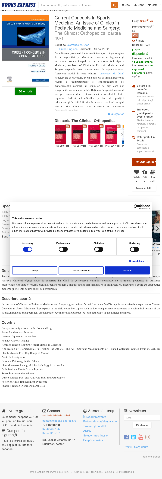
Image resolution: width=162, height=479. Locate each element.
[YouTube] (140, 437)
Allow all (127, 270)
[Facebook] (126, 437)
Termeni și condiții (94, 426)
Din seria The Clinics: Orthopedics (85, 120)
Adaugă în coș (147, 162)
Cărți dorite (141, 447)
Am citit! (152, 179)
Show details (136, 260)
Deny (35, 270)
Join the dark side (151, 456)
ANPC (87, 431)
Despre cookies (93, 440)
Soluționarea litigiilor (96, 435)
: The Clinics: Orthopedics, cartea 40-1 (88, 32)
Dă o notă (25, 91)
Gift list (145, 179)
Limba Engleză (68, 49)
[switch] (63, 249)
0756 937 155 (51, 429)
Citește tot (117, 114)
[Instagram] (147, 437)
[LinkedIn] (133, 437)
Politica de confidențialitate (100, 421)
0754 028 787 (51, 433)
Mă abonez (142, 425)
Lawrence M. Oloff (78, 45)
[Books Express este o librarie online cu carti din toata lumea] (19, 5)
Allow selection (81, 270)
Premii (128, 447)
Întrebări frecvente (94, 417)
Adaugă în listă (143, 187)
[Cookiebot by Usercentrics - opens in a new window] (136, 206)
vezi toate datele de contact (56, 415)
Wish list (137, 179)
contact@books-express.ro (59, 420)
